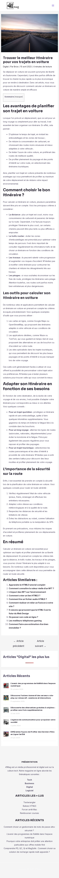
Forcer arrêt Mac (29, 809)
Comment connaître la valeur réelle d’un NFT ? (31, 588)
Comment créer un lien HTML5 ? (24, 595)
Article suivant (40, 642)
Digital (6, 66)
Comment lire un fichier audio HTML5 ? (28, 599)
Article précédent (18, 642)
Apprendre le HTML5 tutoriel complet (27, 585)
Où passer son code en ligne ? (23, 617)
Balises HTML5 (29, 806)
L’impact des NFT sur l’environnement (27, 592)
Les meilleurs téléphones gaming (25, 620)
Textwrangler (29, 802)
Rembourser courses (29, 813)
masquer (18, 97)
